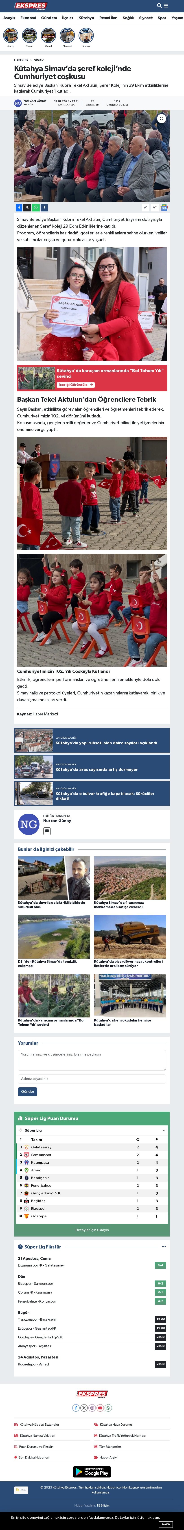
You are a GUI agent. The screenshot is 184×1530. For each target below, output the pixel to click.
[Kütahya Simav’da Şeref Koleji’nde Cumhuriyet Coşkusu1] (92, 303)
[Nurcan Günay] (28, 824)
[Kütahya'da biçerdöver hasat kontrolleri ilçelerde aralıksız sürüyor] (130, 937)
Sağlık (128, 18)
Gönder (27, 1092)
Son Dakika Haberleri (34, 1457)
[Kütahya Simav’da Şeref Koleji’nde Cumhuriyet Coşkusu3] (92, 610)
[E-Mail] (47, 831)
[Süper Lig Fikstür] (164, 1247)
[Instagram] (92, 1408)
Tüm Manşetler (110, 1446)
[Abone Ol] (164, 207)
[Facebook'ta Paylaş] (19, 207)
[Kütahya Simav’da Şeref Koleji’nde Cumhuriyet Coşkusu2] (92, 493)
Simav (39, 60)
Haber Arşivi (108, 1457)
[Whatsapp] (108, 1408)
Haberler (21, 60)
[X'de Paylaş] (27, 207)
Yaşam (177, 18)
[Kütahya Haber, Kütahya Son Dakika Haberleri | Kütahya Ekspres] (31, 6)
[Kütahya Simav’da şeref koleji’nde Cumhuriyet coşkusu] (92, 156)
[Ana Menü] (166, 6)
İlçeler (67, 18)
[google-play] (92, 1472)
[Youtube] (100, 1408)
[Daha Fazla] (44, 207)
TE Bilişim (103, 1505)
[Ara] (159, 6)
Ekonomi (28, 18)
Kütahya (86, 18)
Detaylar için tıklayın (92, 1230)
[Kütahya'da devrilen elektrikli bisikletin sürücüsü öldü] (54, 878)
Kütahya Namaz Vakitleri (37, 1435)
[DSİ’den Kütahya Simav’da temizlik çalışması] (54, 937)
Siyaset (146, 18)
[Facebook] (76, 1408)
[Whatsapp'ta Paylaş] (36, 207)
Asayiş (9, 18)
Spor (162, 18)
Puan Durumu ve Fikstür (36, 1446)
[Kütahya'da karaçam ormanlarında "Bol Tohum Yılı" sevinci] (54, 996)
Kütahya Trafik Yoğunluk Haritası (122, 1435)
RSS (23, 1490)
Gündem (49, 18)
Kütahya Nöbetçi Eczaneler (39, 1424)
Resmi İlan (108, 18)
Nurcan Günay (57, 821)
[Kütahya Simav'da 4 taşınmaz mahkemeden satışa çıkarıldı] (130, 878)
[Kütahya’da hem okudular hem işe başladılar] (130, 996)
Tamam (166, 1524)
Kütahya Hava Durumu (116, 1424)
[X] (84, 1408)
